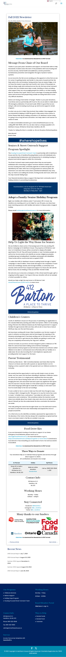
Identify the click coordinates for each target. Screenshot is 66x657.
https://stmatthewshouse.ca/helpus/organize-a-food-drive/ (27, 438)
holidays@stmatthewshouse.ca (27, 210)
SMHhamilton (36, 506)
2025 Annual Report (13, 554)
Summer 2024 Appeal (14, 561)
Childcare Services (10, 593)
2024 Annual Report (13, 557)
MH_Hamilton (36, 510)
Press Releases (26, 21)
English (51, 1)
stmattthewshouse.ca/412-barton (19, 282)
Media (19, 21)
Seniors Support (9, 595)
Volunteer (39, 621)
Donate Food (40, 619)
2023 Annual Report (13, 571)
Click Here (19, 59)
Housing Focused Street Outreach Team (23, 153)
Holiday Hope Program (11, 598)
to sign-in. (41, 606)
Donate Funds (40, 616)
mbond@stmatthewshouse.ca (18, 436)
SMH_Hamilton (36, 508)
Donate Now (33, 471)
